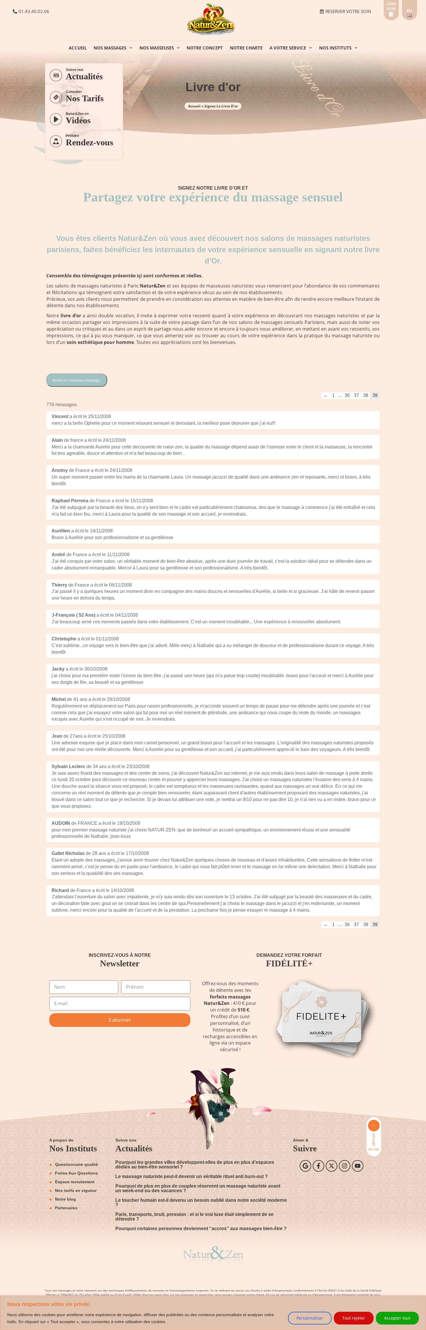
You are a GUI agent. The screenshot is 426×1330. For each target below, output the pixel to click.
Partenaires (66, 1208)
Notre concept (205, 48)
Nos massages (110, 48)
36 (347, 395)
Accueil (78, 48)
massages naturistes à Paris (108, 286)
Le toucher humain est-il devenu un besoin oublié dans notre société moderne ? (201, 1202)
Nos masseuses (156, 48)
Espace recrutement (74, 1181)
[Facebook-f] (318, 1166)
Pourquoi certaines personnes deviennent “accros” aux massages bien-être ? (201, 1228)
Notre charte (246, 48)
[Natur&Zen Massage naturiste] (213, 34)
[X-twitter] (331, 1166)
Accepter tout (397, 1318)
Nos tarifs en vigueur (76, 1190)
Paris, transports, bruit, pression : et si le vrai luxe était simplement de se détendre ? (194, 1216)
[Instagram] (344, 1166)
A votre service (288, 48)
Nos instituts (335, 48)
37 (356, 395)
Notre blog (65, 1199)
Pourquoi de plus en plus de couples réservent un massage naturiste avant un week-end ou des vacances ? (197, 1188)
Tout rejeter (353, 1318)
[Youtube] (357, 1166)
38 (365, 395)
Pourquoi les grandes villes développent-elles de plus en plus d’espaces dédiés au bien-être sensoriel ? (194, 1164)
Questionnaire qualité (76, 1164)
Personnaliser (309, 1318)
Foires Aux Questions (76, 1173)
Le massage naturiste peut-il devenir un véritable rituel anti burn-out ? (191, 1176)
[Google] (305, 1166)
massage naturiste (352, 335)
